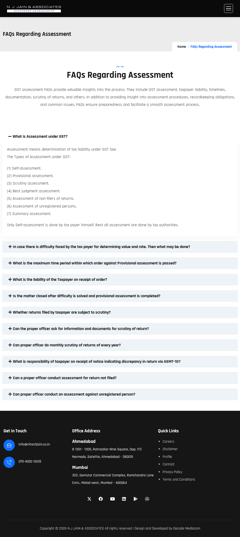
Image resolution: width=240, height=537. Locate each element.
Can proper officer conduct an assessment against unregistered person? (74, 394)
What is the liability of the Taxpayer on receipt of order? (60, 279)
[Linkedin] (124, 499)
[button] (120, 136)
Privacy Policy (172, 472)
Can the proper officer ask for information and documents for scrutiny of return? (81, 328)
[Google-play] (135, 499)
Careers (168, 441)
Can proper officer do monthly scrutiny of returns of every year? (67, 345)
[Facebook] (100, 499)
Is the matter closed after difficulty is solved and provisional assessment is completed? (86, 296)
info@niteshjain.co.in (34, 444)
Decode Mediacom (186, 528)
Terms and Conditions (179, 479)
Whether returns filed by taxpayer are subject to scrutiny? (62, 312)
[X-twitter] (89, 499)
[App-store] (147, 499)
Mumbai (80, 467)
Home (181, 46)
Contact (169, 464)
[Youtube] (112, 499)
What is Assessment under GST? (40, 136)
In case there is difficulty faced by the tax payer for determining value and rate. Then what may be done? (101, 246)
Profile (167, 456)
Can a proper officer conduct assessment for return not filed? (64, 378)
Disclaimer (170, 449)
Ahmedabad (84, 441)
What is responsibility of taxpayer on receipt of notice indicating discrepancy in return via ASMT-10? (96, 361)
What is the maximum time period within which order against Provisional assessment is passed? (94, 263)
